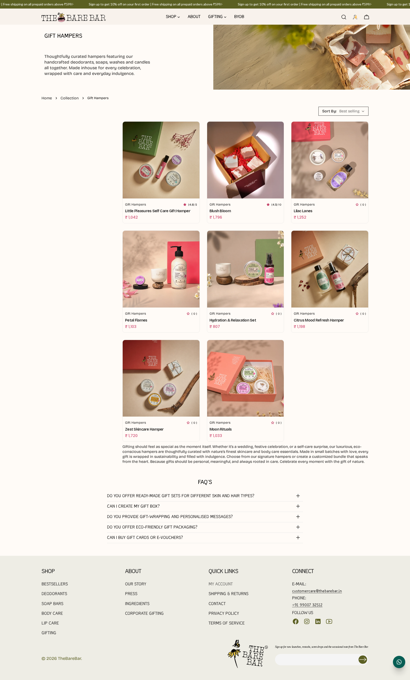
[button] (185, 204)
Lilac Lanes (303, 211)
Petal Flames (136, 320)
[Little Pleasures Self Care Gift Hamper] (161, 160)
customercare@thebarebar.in (317, 591)
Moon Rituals (221, 429)
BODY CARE (52, 613)
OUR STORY (135, 584)
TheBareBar (69, 658)
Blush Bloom (220, 211)
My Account (221, 584)
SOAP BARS (52, 604)
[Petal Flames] (161, 269)
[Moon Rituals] (245, 378)
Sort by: (329, 111)
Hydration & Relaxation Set (233, 320)
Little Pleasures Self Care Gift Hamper (157, 211)
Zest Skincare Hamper (144, 429)
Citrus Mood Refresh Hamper (319, 320)
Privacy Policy (224, 613)
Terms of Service (227, 623)
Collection (70, 98)
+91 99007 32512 (307, 605)
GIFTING (49, 633)
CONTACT (217, 604)
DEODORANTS (54, 594)
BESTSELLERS (55, 584)
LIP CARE (50, 623)
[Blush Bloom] (245, 160)
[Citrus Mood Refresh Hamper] (329, 269)
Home (47, 98)
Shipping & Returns (228, 594)
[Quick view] (192, 132)
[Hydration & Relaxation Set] (245, 269)
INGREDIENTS (137, 604)
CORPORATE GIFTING (144, 613)
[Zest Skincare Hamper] (161, 378)
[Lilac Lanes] (329, 160)
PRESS (131, 594)
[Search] (344, 17)
